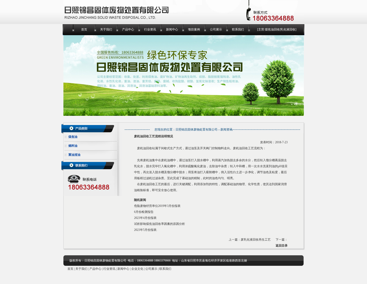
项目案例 (194, 29)
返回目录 (282, 245)
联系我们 (238, 29)
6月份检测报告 (144, 212)
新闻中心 (172, 29)
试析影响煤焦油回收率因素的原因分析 (159, 224)
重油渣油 (74, 154)
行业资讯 (150, 29)
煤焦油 (72, 137)
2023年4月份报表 (145, 218)
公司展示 (216, 29)
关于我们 (106, 29)
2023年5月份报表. (145, 230)
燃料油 (72, 145)
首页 (84, 29)
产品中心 (128, 29)
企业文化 (137, 269)
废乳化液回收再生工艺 (256, 239)
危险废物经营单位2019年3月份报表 (157, 206)
